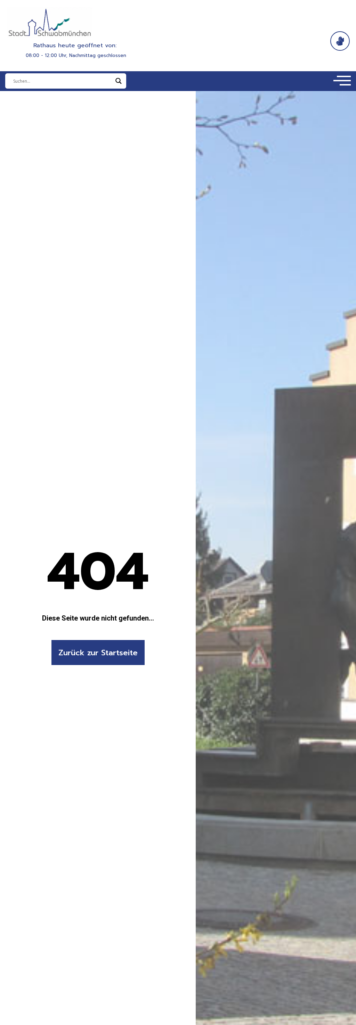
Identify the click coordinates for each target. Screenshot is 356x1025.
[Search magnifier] (118, 81)
